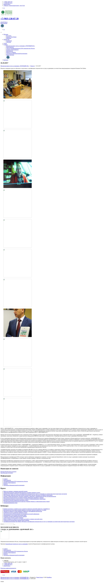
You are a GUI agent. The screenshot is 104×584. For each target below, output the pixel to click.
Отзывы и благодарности (12, 49)
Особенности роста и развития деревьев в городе (15, 512)
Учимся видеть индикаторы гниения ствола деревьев (16, 520)
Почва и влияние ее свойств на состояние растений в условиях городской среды (22, 519)
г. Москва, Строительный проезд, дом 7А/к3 (14, 5)
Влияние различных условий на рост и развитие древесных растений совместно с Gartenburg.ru (26, 508)
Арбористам (6, 39)
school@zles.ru (6, 4)
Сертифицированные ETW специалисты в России (15, 481)
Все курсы (8, 35)
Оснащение (9, 40)
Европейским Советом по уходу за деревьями (17, 544)
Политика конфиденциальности (8, 568)
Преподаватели (10, 47)
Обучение (5, 34)
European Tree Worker (11, 37)
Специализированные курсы (10, 502)
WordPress (49, 577)
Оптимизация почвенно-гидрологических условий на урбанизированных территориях (24, 499)
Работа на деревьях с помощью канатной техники (15, 491)
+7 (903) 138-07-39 (7, 1)
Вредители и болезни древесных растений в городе (15, 500)
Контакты (5, 60)
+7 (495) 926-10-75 (7, 3)
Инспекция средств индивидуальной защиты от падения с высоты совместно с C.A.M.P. (24, 510)
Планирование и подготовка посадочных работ (14, 515)
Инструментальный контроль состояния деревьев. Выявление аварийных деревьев (23, 497)
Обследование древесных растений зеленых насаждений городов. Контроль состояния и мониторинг (28, 495)
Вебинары (8, 38)
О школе (5, 44)
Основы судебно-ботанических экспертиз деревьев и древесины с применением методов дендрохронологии (29, 496)
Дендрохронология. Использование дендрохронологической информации (21, 514)
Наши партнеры (10, 54)
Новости (5, 484)
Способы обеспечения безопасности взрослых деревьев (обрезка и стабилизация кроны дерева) (26, 501)
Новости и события (11, 52)
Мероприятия (9, 51)
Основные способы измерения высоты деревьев (15, 516)
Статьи (5, 43)
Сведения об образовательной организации (16, 53)
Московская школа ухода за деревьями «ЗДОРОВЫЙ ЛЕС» (20, 45)
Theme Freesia (39, 577)
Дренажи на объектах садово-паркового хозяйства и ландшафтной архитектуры (22, 511)
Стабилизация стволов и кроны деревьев (13, 517)
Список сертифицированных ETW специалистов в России (20, 48)
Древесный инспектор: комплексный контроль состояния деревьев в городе (21, 492)
